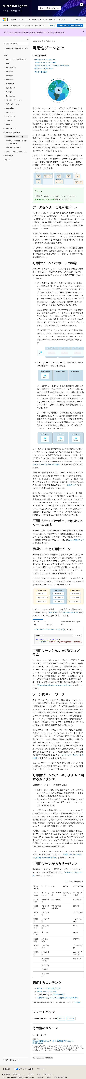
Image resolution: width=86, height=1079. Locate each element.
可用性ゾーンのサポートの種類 (45, 62)
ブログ (30, 1074)
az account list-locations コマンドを (49, 629)
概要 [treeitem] (6, 55)
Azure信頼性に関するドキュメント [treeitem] (16, 49)
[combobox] (15, 43)
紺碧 (41, 41)
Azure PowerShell (70, 612)
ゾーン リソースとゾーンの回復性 (46, 464)
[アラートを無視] (81, 4)
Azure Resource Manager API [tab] (70, 622)
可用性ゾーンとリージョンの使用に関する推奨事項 (57, 997)
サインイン (79, 19)
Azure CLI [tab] (36, 622)
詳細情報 (77, 1002)
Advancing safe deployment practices (54, 685)
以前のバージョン (19, 1074)
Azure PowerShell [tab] (49, 622)
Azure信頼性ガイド (76, 540)
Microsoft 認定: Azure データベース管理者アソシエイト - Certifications (53, 1042)
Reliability (49, 41)
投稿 (38, 1074)
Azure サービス (59, 994)
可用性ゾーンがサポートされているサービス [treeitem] (16, 142)
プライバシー (47, 1074)
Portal (52, 25)
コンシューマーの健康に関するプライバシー (17, 1077)
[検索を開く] (72, 20)
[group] (58, 640)
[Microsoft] (4, 19)
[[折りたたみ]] (28, 39)
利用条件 (41, 1077)
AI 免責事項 (6, 1074)
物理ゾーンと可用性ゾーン (43, 68)
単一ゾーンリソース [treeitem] (13, 147)
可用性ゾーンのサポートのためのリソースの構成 (51, 65)
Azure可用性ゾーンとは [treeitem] (14, 137)
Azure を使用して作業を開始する (70, 25)
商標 (48, 1077)
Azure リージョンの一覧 (44, 199)
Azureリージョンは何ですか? (48, 988)
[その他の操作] (82, 41)
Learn (35, 41)
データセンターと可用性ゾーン (45, 59)
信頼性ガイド (72, 485)
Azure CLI (53, 612)
